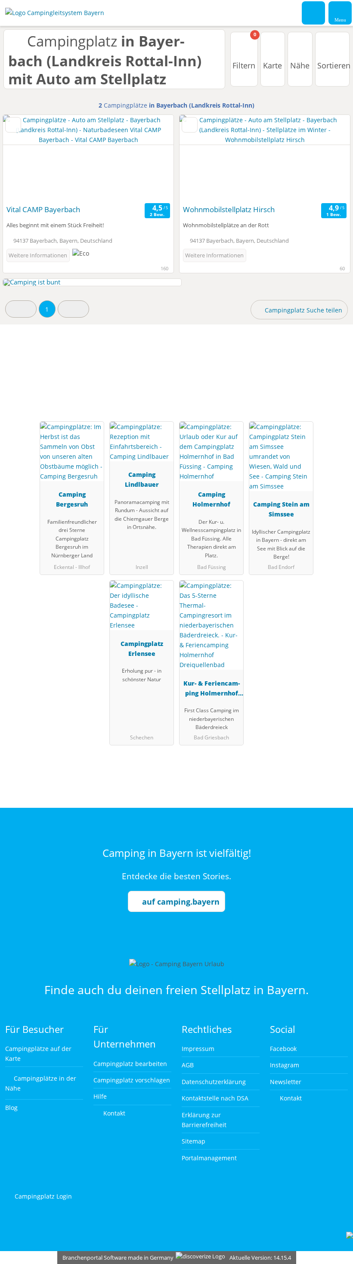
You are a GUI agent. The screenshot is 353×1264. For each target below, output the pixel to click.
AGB (188, 1065)
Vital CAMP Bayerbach (43, 209)
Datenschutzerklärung (214, 1082)
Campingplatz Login (42, 1196)
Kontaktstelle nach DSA (215, 1098)
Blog (11, 1107)
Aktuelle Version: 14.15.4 (260, 1257)
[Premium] (335, 370)
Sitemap (193, 1141)
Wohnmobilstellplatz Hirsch (229, 209)
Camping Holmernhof (211, 499)
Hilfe (100, 1096)
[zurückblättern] (24, 158)
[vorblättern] (151, 158)
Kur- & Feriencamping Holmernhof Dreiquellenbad (211, 689)
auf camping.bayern (181, 901)
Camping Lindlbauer (142, 479)
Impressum (198, 1049)
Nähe (300, 65)
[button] (21, 308)
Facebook (283, 1049)
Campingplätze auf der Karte (38, 1054)
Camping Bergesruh (72, 499)
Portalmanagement (209, 1158)
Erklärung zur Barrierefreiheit (204, 1120)
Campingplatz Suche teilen (302, 310)
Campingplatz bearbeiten (130, 1064)
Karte (272, 65)
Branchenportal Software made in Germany (116, 1257)
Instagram (284, 1065)
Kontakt (113, 1113)
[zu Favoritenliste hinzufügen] (13, 125)
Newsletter (285, 1082)
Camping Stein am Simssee (281, 509)
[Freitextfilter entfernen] (314, 12)
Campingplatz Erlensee (142, 649)
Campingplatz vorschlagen (131, 1080)
